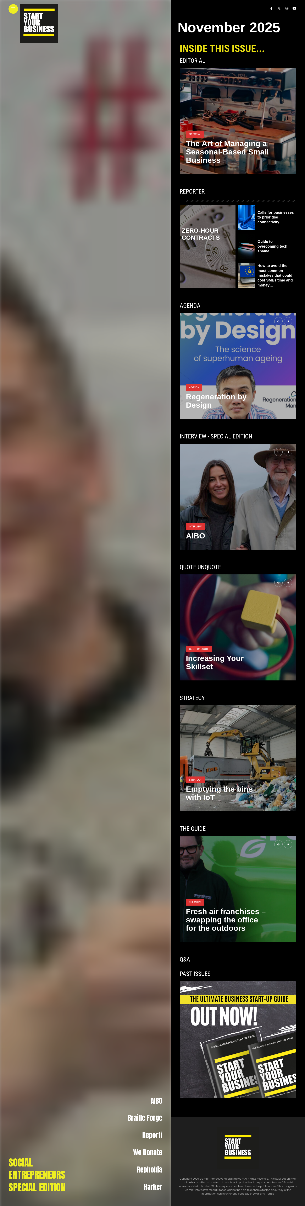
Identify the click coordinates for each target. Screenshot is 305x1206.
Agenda (190, 305)
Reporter (192, 191)
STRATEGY (192, 697)
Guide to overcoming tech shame (272, 246)
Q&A (185, 959)
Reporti (152, 1135)
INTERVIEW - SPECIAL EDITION (216, 436)
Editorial (192, 60)
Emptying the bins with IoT (219, 793)
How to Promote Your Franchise (225, 924)
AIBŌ (156, 1101)
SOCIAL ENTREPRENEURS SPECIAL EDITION (37, 1175)
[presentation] (278, 321)
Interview (195, 526)
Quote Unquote (200, 567)
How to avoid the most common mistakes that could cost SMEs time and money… (275, 275)
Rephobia (149, 1169)
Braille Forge (145, 1118)
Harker (153, 1187)
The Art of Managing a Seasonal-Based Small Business (227, 151)
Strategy (195, 779)
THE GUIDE (193, 828)
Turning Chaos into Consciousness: (221, 401)
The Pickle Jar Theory (226, 666)
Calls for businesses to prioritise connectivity (275, 217)
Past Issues (195, 973)
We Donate (147, 1152)
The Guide (195, 910)
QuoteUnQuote (199, 657)
